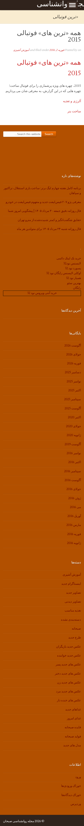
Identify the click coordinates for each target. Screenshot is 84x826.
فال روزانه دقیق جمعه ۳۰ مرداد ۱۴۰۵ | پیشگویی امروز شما (44, 211)
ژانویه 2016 (74, 543)
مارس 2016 (73, 525)
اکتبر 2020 (74, 417)
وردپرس (76, 804)
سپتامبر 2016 (72, 471)
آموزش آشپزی (21, 50)
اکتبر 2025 (74, 390)
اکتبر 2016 (74, 462)
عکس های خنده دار (69, 700)
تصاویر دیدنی (73, 602)
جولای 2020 (73, 426)
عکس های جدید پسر (68, 664)
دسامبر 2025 (73, 372)
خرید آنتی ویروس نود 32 (42, 293)
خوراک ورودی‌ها (71, 786)
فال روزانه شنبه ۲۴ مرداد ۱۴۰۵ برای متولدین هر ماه (49, 229)
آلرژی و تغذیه (72, 101)
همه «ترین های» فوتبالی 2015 (49, 36)
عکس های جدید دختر (68, 674)
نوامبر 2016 (74, 453)
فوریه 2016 (74, 534)
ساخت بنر (74, 111)
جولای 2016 (73, 489)
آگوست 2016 (73, 480)
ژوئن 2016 (74, 498)
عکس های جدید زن (69, 682)
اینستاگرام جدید (71, 584)
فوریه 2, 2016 (56, 50)
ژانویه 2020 (74, 435)
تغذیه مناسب (73, 611)
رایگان (77, 288)
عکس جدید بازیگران (68, 647)
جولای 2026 (73, 354)
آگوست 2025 (73, 408)
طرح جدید (74, 637)
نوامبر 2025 (74, 381)
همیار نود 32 (73, 278)
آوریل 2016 (74, 516)
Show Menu (72, 5)
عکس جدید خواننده (69, 656)
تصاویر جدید (73, 593)
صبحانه (76, 629)
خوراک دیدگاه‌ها (71, 795)
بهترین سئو (74, 283)
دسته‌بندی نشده (71, 620)
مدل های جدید (72, 745)
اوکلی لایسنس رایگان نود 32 (63, 273)
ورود (78, 777)
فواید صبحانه (73, 736)
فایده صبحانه (73, 727)
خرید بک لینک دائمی (68, 258)
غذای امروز (74, 718)
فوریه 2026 (74, 363)
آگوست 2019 (73, 444)
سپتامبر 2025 (72, 399)
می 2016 (75, 507)
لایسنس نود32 (72, 263)
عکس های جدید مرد (68, 691)
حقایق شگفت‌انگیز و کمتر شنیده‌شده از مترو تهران (49, 220)
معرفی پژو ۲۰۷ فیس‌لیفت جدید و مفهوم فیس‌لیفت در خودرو (43, 202)
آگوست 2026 (72, 346)
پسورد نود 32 (73, 268)
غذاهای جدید (73, 709)
